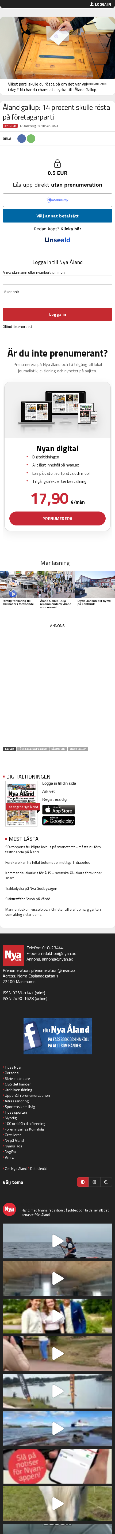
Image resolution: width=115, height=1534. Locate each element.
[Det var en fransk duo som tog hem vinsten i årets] (57, 1391)
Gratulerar (13, 1134)
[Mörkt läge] (106, 1182)
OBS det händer (18, 1084)
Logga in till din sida (59, 783)
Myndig (11, 1118)
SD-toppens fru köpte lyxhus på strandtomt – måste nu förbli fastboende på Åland (53, 849)
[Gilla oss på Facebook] (57, 1036)
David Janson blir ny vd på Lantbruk (94, 602)
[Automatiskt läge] (83, 1182)
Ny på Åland (14, 1140)
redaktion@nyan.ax (58, 953)
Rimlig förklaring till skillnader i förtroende (18, 602)
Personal (12, 1073)
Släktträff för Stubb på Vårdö (27, 899)
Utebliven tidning (18, 1089)
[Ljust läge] (94, 1182)
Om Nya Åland (16, 1168)
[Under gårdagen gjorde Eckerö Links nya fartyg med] (57, 1428)
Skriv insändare (17, 1078)
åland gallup (78, 749)
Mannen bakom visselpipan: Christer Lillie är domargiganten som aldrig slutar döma (53, 911)
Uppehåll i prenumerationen (27, 1095)
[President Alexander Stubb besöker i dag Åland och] (57, 1353)
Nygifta (10, 1151)
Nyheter (10, 126)
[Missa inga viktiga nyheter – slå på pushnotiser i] (57, 1466)
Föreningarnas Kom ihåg (24, 1129)
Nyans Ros (13, 1146)
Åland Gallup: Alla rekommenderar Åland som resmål (55, 604)
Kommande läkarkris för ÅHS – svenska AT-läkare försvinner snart (53, 875)
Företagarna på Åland (32, 749)
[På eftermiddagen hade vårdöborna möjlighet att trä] (57, 1316)
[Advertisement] (57, 687)
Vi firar (10, 1157)
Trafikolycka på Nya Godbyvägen (31, 888)
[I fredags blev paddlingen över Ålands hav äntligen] (57, 1241)
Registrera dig (54, 799)
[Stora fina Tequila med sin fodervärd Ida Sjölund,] (57, 1503)
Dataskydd (38, 1168)
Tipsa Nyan (13, 1067)
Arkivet (48, 791)
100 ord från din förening (25, 1123)
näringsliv (58, 749)
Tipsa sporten (16, 1112)
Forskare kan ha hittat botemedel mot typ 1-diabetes (47, 862)
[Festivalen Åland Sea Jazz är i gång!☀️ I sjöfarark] (57, 1278)
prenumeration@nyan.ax (53, 970)
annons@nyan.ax (57, 959)
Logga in (103, 4)
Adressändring (17, 1101)
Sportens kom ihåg (20, 1106)
